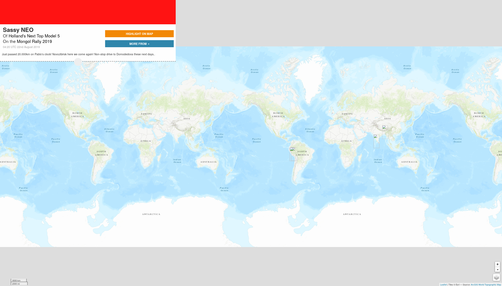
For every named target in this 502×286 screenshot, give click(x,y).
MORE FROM (138, 44)
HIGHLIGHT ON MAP (139, 34)
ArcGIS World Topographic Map (486, 284)
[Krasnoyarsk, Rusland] (78, 62)
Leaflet (443, 284)
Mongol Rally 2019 (34, 41)
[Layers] (496, 277)
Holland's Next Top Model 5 (34, 36)
